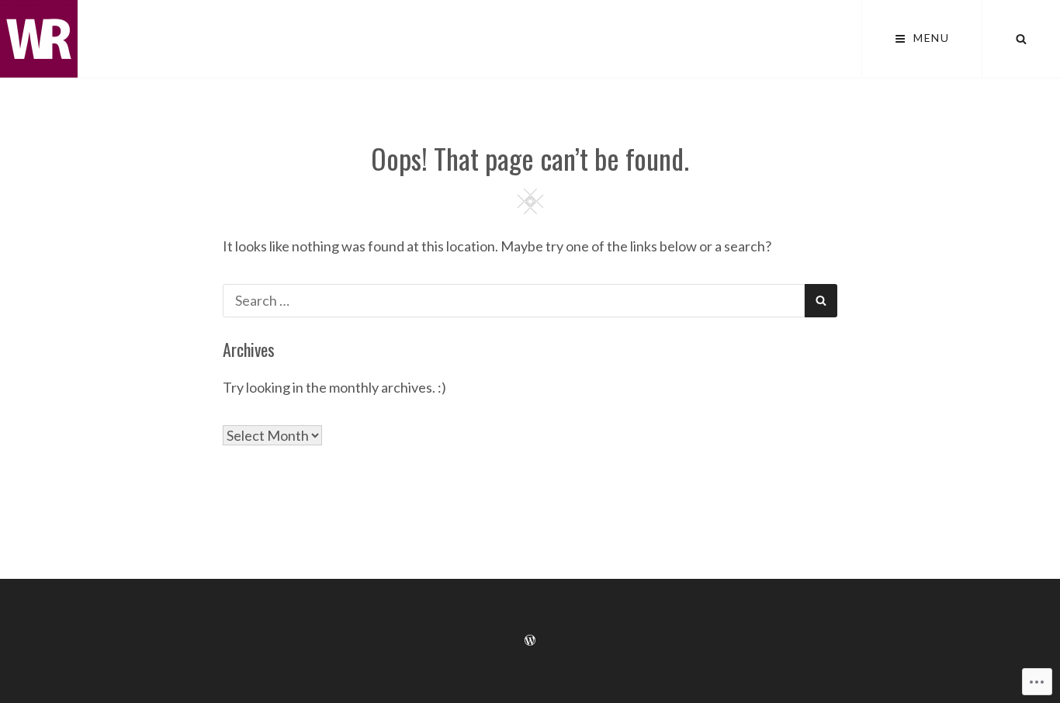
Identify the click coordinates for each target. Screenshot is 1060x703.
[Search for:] (514, 300)
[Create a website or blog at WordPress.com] (530, 640)
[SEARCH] (1021, 39)
